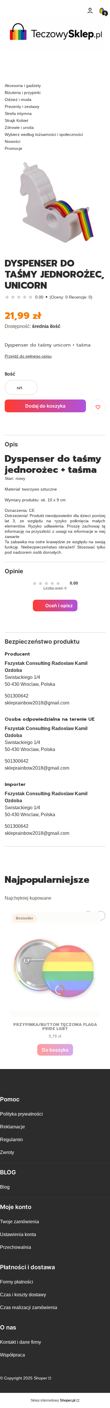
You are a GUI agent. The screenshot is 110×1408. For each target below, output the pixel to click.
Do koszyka (55, 1050)
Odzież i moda (18, 99)
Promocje (13, 148)
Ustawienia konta (18, 1234)
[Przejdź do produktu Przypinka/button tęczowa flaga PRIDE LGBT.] (55, 964)
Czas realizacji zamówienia (28, 1307)
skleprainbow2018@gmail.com (37, 702)
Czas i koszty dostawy (23, 1294)
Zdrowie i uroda (19, 127)
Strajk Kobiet (16, 120)
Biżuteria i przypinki (22, 92)
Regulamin (11, 1139)
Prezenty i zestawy (22, 106)
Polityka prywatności (21, 1114)
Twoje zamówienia (19, 1221)
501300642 (16, 695)
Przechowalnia (15, 1247)
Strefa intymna (18, 113)
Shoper (40, 1378)
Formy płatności (16, 1281)
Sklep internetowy (53, 1400)
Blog (5, 1187)
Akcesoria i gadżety (23, 85)
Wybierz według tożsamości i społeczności (44, 134)
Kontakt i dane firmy (20, 1342)
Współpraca (12, 1354)
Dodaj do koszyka (45, 406)
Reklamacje (12, 1126)
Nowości (12, 141)
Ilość (10, 374)
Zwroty (7, 1152)
